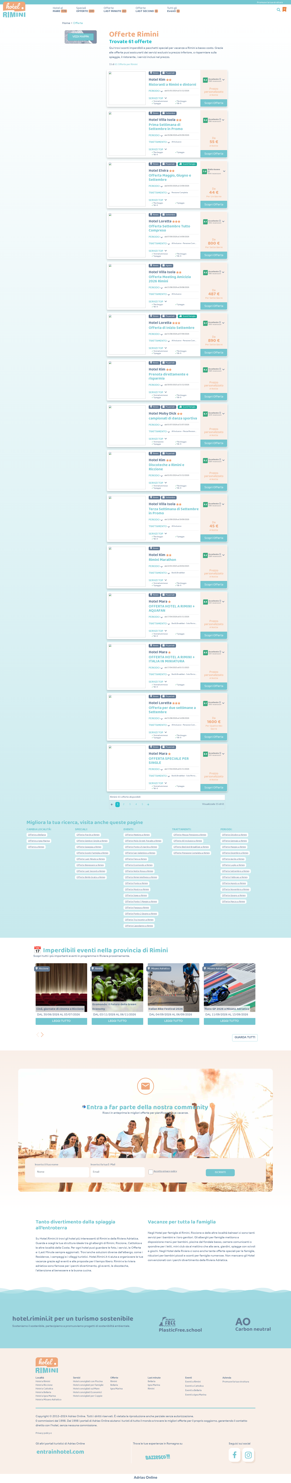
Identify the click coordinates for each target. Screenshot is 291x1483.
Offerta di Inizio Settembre (171, 328)
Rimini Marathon (162, 560)
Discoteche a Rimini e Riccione (166, 467)
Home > (67, 23)
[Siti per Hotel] (145, 1477)
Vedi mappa (80, 37)
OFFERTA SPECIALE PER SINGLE (169, 761)
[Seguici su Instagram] (248, 1455)
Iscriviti (220, 1172)
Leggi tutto (61, 1021)
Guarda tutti (245, 1037)
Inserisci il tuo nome (46, 1164)
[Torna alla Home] (22, 9)
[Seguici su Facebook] (235, 1455)
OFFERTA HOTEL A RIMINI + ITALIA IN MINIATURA (172, 659)
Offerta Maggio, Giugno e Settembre (170, 178)
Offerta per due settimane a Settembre (172, 710)
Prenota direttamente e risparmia (168, 376)
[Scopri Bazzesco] (157, 1457)
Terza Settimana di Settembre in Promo (174, 511)
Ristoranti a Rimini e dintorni (172, 85)
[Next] (43, 1034)
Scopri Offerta (213, 103)
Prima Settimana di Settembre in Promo (166, 127)
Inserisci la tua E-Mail (103, 1164)
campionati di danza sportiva (173, 418)
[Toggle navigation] (161, 91)
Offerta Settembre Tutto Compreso (169, 228)
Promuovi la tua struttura (270, 2)
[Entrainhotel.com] (60, 1451)
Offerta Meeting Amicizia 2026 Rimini (170, 279)
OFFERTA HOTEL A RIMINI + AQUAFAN (172, 608)
